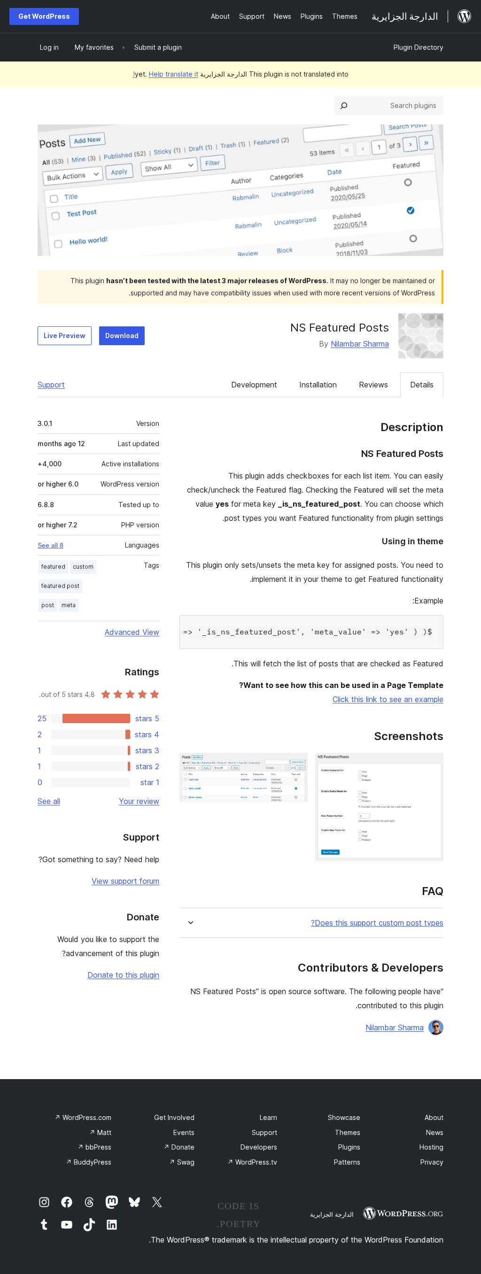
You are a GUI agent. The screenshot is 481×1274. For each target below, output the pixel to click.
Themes (347, 1132)
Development (254, 384)
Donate (178, 1147)
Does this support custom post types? (377, 923)
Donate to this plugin (123, 975)
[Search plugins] (343, 105)
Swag (181, 1162)
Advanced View (132, 632)
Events (183, 1132)
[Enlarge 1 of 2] (430, 765)
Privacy (431, 1162)
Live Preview (64, 336)
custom (83, 566)
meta (69, 605)
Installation (318, 384)
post (47, 605)
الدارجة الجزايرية (332, 1214)
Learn (268, 1117)
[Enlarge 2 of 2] (295, 765)
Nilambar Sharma (360, 343)
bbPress (94, 1147)
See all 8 (50, 545)
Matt (100, 1132)
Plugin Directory (418, 47)
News (434, 1132)
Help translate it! (165, 74)
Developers (258, 1147)
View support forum (125, 881)
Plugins (349, 1147)
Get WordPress (44, 16)
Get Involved (174, 1117)
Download (122, 336)
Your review (139, 801)
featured (53, 566)
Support (51, 384)
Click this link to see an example (388, 699)
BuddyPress (88, 1162)
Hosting (431, 1147)
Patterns (347, 1162)
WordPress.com (82, 1117)
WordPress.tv (252, 1162)
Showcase (344, 1117)
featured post (60, 585)
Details (422, 384)
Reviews (373, 384)
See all (49, 801)
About (434, 1117)
